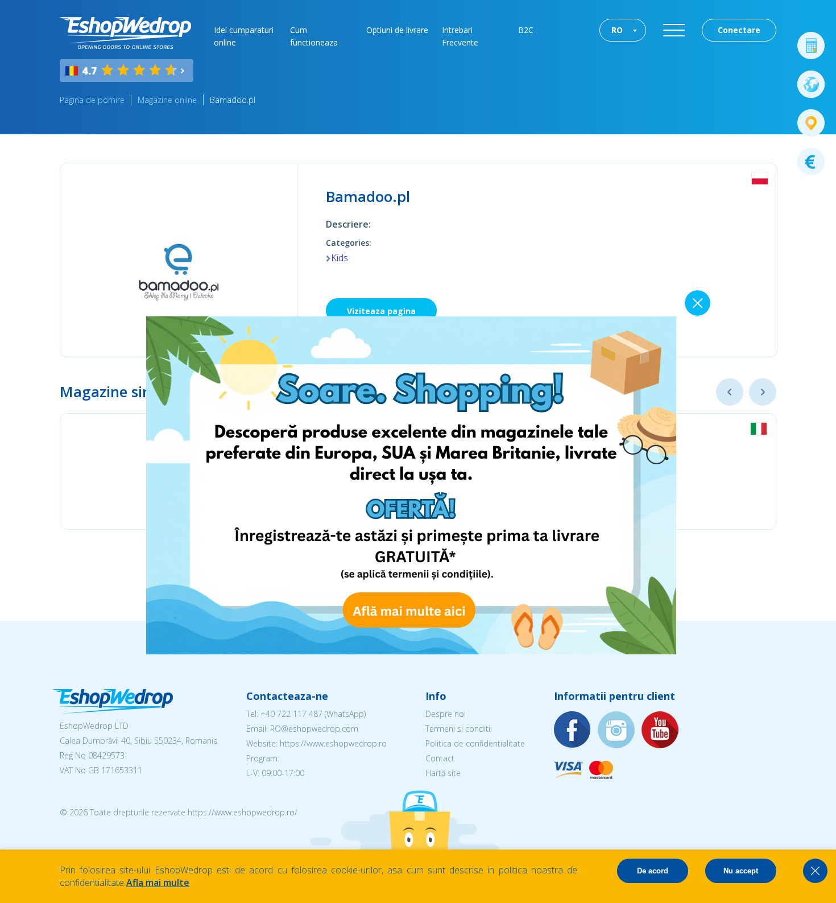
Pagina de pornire (92, 99)
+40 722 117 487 (291, 713)
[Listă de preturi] (811, 161)
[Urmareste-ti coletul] (811, 123)
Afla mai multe (157, 882)
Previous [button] (729, 392)
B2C (525, 29)
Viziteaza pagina (381, 311)
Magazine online (167, 99)
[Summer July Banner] (411, 651)
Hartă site (443, 773)
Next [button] (762, 392)
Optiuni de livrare (397, 29)
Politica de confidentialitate (475, 743)
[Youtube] (660, 730)
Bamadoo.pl (232, 99)
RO (617, 29)
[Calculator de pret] (811, 45)
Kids (339, 257)
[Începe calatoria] (811, 84)
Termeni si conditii (458, 728)
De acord (652, 871)
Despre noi (445, 713)
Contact (439, 758)
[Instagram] (616, 730)
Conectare (739, 29)
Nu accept (740, 871)
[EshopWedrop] (125, 33)
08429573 (106, 755)
